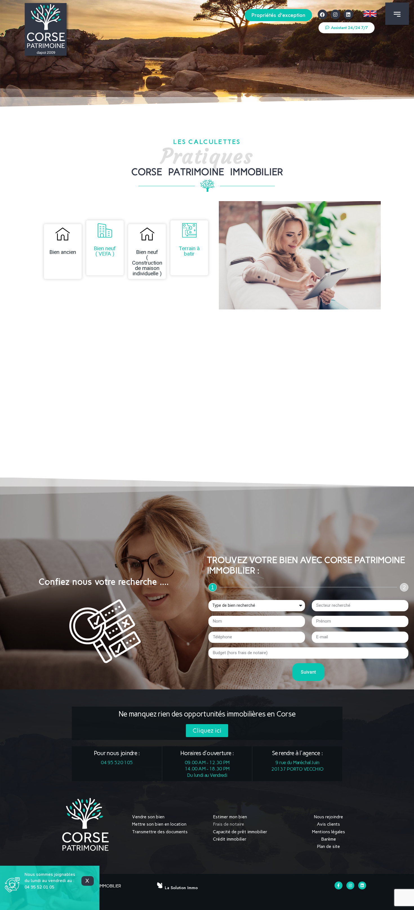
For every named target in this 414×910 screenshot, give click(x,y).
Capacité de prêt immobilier (240, 831)
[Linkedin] (348, 14)
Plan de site (328, 846)
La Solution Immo (181, 888)
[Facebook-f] (338, 885)
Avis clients (328, 824)
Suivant (308, 672)
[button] (278, 15)
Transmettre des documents (160, 831)
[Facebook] (322, 14)
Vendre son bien (148, 816)
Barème (328, 839)
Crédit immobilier (229, 839)
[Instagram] (335, 14)
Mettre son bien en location (159, 824)
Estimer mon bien (230, 816)
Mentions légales (328, 831)
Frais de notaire (228, 824)
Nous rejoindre (328, 816)
